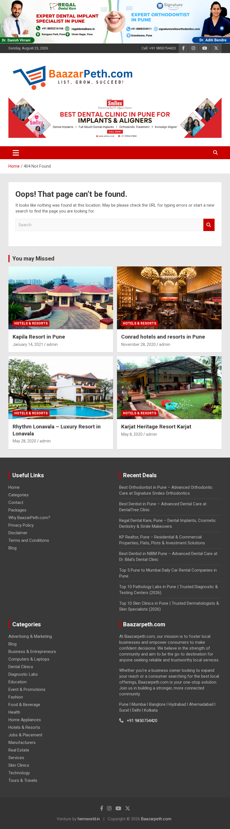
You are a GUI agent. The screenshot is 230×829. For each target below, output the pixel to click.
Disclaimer (17, 532)
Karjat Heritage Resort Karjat (156, 426)
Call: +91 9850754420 (159, 48)
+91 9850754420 (142, 720)
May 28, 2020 (24, 441)
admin (52, 344)
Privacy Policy (21, 525)
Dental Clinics (20, 666)
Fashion (15, 697)
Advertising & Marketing (30, 636)
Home (14, 487)
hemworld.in (89, 818)
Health (14, 712)
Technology (19, 772)
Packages (17, 510)
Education (17, 681)
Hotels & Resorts (31, 323)
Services (16, 757)
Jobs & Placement (25, 734)
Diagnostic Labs (23, 674)
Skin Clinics (18, 765)
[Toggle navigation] (15, 152)
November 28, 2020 (138, 344)
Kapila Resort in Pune (39, 337)
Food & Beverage (24, 704)
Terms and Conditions (28, 540)
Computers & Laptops (28, 659)
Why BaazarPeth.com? (29, 517)
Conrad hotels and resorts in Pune (163, 337)
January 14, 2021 (28, 344)
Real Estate (18, 750)
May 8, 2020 (131, 434)
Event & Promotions (26, 689)
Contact (15, 502)
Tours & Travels (22, 780)
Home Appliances (24, 719)
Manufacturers (22, 742)
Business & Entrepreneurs (32, 651)
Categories (18, 494)
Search (209, 225)
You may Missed (33, 258)
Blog (12, 548)
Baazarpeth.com (156, 818)
